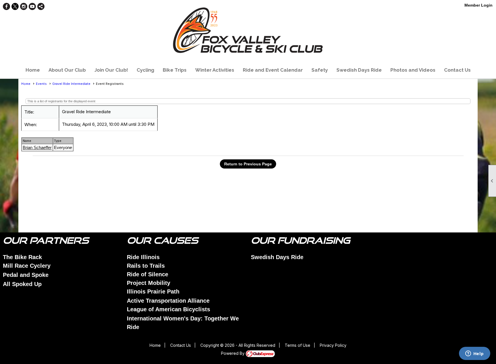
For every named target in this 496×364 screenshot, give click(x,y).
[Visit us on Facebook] (6, 6)
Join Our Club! (111, 70)
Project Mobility (148, 283)
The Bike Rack (22, 257)
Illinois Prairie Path (153, 291)
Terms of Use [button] (297, 345)
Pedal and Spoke (26, 275)
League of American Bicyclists (168, 309)
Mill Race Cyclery (27, 266)
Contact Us (457, 70)
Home (33, 70)
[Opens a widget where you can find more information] (474, 354)
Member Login (478, 5)
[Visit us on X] (15, 6)
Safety (319, 70)
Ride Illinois (143, 257)
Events (41, 84)
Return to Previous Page (248, 164)
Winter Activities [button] (214, 70)
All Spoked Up (22, 284)
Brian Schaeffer (37, 147)
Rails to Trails (146, 266)
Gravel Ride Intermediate (71, 84)
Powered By (233, 353)
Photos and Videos (412, 70)
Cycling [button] (145, 70)
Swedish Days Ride (359, 70)
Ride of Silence (147, 274)
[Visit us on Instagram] (23, 6)
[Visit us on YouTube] (32, 6)
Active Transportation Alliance (168, 301)
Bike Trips (175, 70)
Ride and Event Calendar (273, 70)
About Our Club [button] (67, 70)
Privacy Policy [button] (333, 345)
